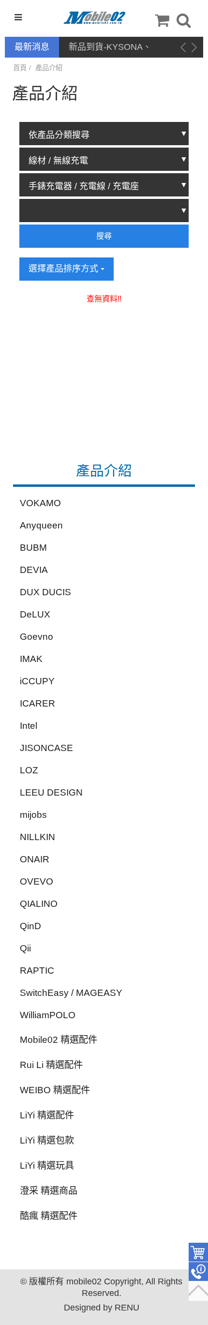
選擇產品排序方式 (65, 268)
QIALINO (39, 904)
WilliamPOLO (47, 1015)
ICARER (37, 703)
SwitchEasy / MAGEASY (71, 993)
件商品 (198, 1252)
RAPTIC (37, 970)
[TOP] (198, 1291)
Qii (25, 948)
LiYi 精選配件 (47, 1115)
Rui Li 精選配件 (51, 1065)
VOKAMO (40, 503)
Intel (28, 726)
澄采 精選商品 (48, 1191)
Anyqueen (41, 525)
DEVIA (34, 570)
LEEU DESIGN (51, 792)
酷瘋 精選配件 (48, 1216)
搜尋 (104, 236)
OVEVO (36, 881)
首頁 (20, 68)
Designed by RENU (101, 1307)
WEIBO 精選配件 (55, 1090)
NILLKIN (37, 837)
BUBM (33, 547)
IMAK (31, 659)
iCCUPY (37, 681)
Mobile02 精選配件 (58, 1040)
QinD (30, 926)
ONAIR (34, 859)
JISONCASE (46, 748)
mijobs (33, 815)
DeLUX (35, 614)
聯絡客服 (198, 1271)
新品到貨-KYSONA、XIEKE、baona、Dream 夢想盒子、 (115, 47)
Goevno (36, 637)
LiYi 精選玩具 (47, 1165)
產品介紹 (48, 68)
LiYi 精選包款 (47, 1140)
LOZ (29, 770)
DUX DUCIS (45, 592)
